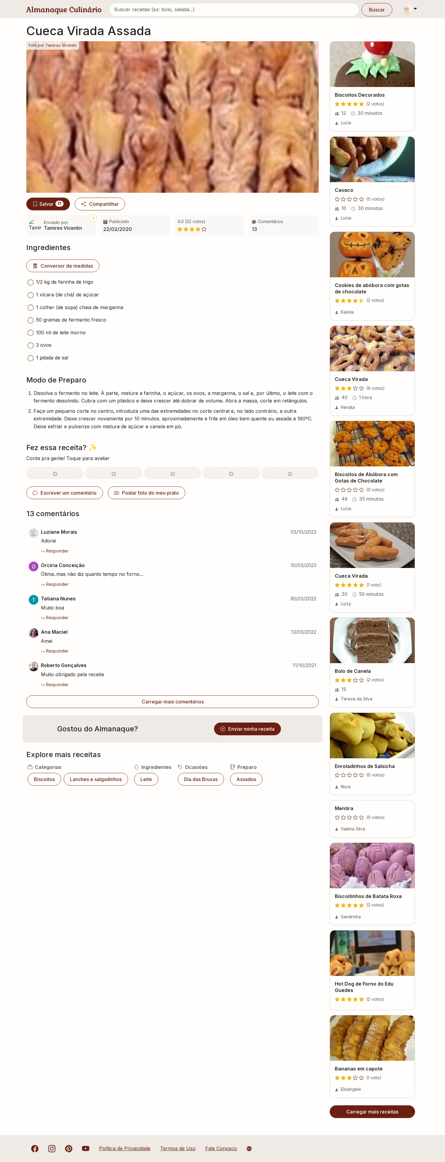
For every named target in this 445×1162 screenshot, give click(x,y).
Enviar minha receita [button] (251, 729)
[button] (284, 225)
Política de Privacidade (124, 1148)
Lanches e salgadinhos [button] (96, 779)
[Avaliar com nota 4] (231, 473)
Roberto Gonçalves (64, 665)
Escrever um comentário (69, 493)
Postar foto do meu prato (150, 493)
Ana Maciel (54, 632)
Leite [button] (146, 779)
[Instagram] (51, 1148)
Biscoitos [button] (44, 779)
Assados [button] (246, 779)
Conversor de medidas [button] (67, 266)
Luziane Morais (59, 532)
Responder (57, 550)
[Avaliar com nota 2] (114, 473)
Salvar (50, 204)
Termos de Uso (178, 1148)
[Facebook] (34, 1148)
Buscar (377, 10)
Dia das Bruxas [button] (201, 779)
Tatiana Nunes (58, 599)
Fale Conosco (221, 1148)
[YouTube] (85, 1148)
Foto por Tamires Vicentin (53, 45)
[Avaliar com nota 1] (55, 473)
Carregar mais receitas (372, 1112)
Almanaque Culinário (64, 9)
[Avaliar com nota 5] (290, 473)
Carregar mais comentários (173, 702)
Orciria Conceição (63, 565)
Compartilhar (104, 204)
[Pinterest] (68, 1148)
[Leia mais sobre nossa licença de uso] (249, 1148)
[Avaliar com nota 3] (172, 473)
